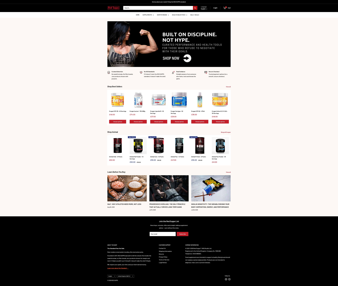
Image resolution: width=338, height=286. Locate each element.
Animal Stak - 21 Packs (115, 156)
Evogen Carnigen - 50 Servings (177, 112)
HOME (138, 15)
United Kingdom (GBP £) (124, 276)
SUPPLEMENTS (147, 15)
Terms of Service (164, 260)
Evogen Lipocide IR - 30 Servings (157, 112)
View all (228, 86)
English (110, 276)
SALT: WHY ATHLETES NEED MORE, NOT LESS (124, 204)
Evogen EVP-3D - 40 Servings (117, 111)
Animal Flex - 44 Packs (177, 156)
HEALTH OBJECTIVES (178, 15)
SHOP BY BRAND (162, 15)
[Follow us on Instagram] (229, 279)
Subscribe (182, 234)
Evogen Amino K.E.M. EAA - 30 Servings (220, 112)
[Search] (195, 8)
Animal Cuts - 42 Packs (157, 156)
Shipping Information (165, 251)
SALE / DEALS (194, 15)
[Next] (230, 107)
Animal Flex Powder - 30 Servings (219, 158)
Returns (161, 254)
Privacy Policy (163, 257)
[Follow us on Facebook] (226, 279)
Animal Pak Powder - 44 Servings (136, 158)
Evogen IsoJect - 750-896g (137, 111)
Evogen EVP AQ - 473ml (198, 111)
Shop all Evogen (226, 132)
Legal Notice (163, 262)
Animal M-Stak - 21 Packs (198, 156)
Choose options (117, 121)
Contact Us (162, 248)
